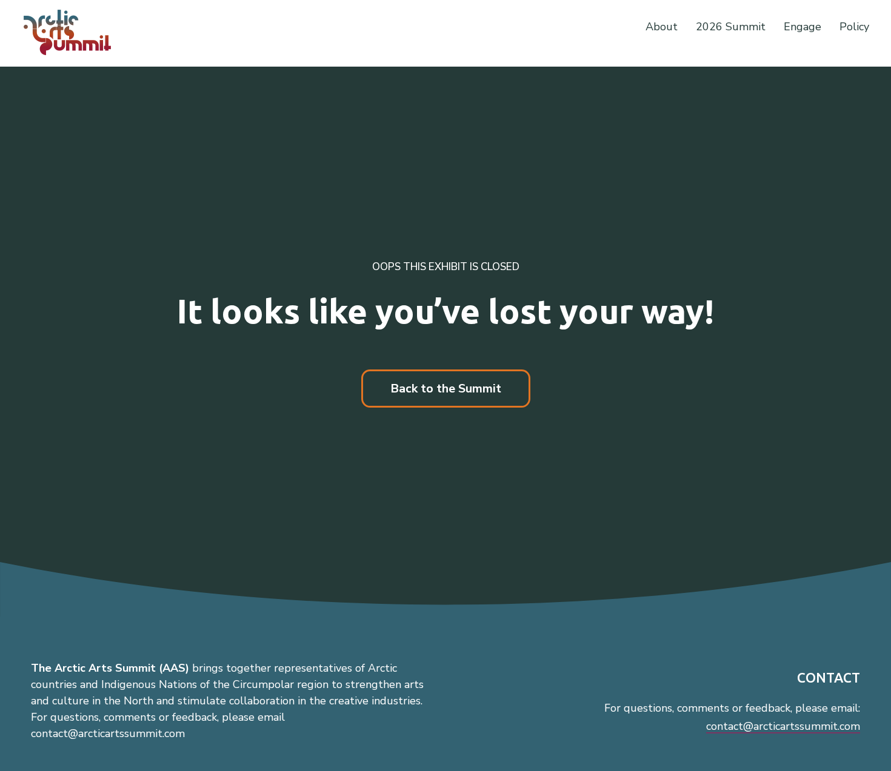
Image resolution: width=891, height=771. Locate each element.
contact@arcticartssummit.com (783, 726)
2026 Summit (731, 26)
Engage (802, 26)
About (662, 26)
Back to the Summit (445, 388)
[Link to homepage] (73, 32)
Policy (854, 26)
